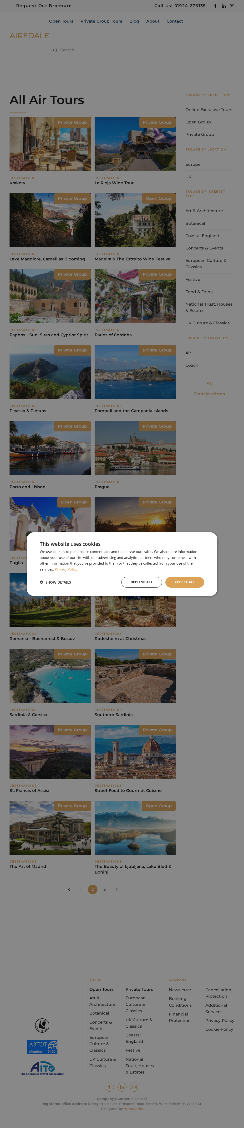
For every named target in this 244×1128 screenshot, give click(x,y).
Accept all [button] (184, 582)
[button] (55, 582)
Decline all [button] (142, 582)
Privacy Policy (66, 569)
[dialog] (122, 564)
